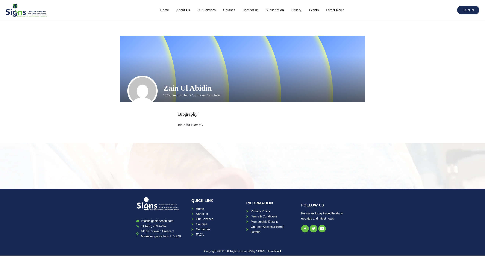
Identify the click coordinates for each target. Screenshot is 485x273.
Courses (229, 10)
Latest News (335, 10)
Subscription (275, 10)
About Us (183, 10)
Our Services (206, 10)
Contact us (250, 10)
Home (164, 10)
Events (314, 10)
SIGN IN (468, 10)
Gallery (296, 10)
